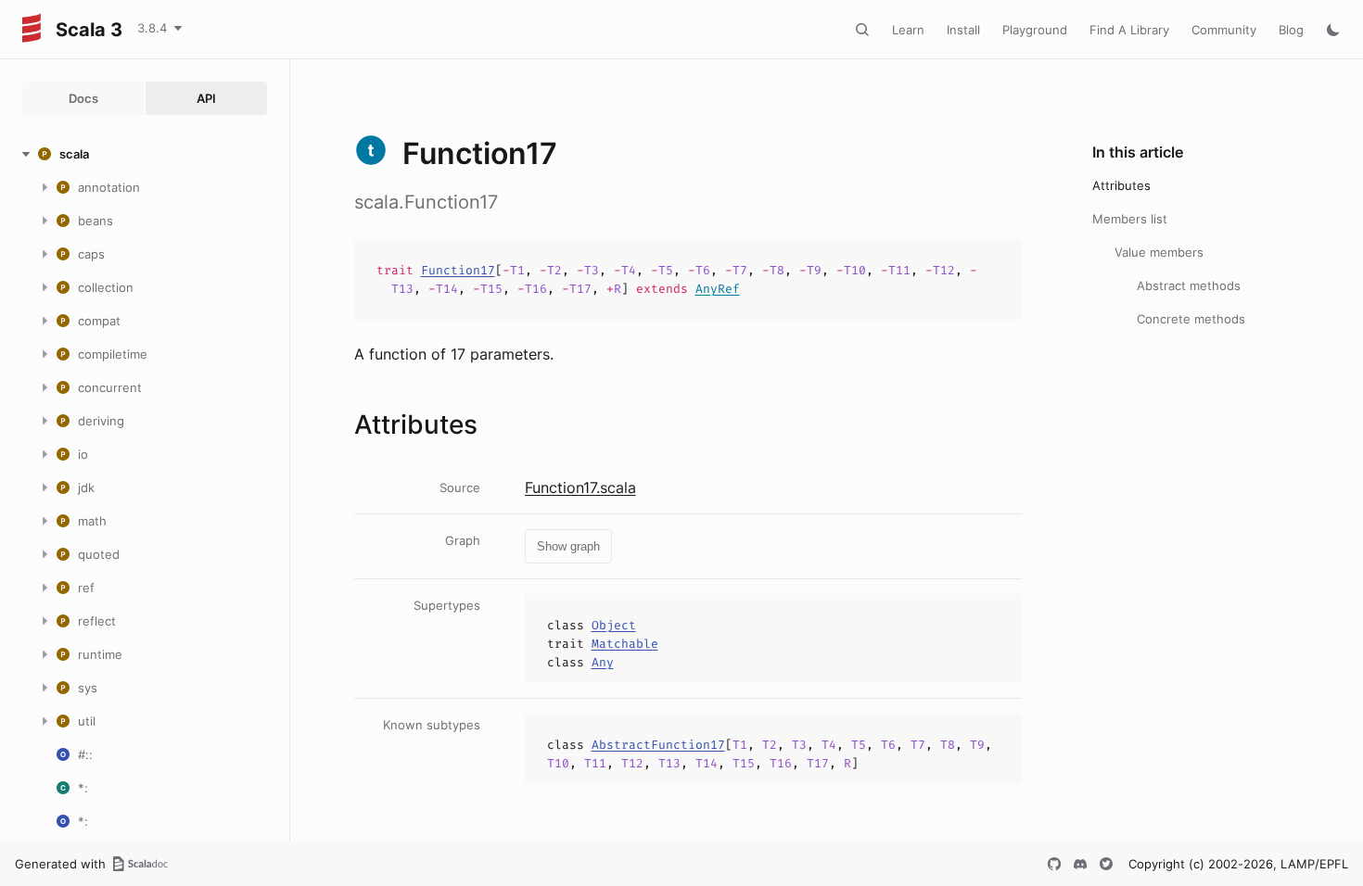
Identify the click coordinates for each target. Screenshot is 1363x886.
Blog (1291, 29)
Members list (1129, 218)
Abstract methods (1189, 285)
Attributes (1121, 185)
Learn (908, 29)
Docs (83, 98)
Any (603, 662)
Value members (1159, 252)
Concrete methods (1191, 318)
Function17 (458, 270)
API (206, 98)
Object (614, 625)
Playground (1034, 29)
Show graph (568, 546)
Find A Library (1129, 29)
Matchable (625, 644)
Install (963, 29)
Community (1223, 29)
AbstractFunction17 (658, 745)
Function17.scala (580, 487)
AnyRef (717, 289)
